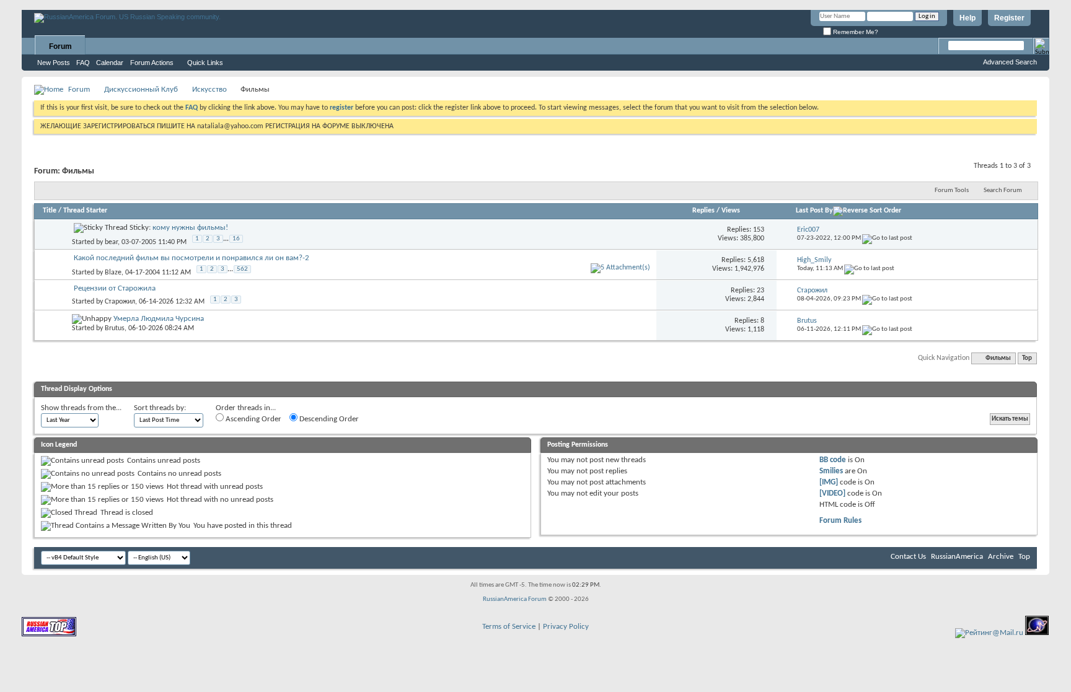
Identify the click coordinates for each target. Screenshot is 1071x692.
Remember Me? (854, 31)
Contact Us (908, 557)
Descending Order (328, 419)
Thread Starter (85, 210)
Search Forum (1003, 190)
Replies (703, 210)
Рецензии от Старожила (115, 288)
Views (730, 210)
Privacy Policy (566, 627)
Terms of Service (509, 627)
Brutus (115, 328)
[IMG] (828, 482)
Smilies (831, 471)
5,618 (755, 260)
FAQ (83, 62)
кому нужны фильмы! (190, 228)
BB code (832, 460)
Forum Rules (840, 521)
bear (111, 242)
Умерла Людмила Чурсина (158, 319)
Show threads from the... (81, 408)
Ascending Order (252, 419)
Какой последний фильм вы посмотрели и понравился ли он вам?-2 (191, 258)
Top (1027, 358)
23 (760, 290)
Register (1009, 18)
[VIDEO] (832, 493)
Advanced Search (1010, 62)
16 (236, 238)
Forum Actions (152, 62)
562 (242, 269)
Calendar (109, 62)
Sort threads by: (160, 408)
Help (967, 18)
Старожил (120, 301)
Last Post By (814, 210)
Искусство (209, 89)
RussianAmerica (957, 557)
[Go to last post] (887, 238)
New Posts (53, 62)
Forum (60, 46)
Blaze (113, 272)
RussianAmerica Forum (515, 599)
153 (758, 230)
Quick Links (205, 62)
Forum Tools (952, 190)
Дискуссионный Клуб (141, 89)
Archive (1000, 557)
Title (49, 210)
